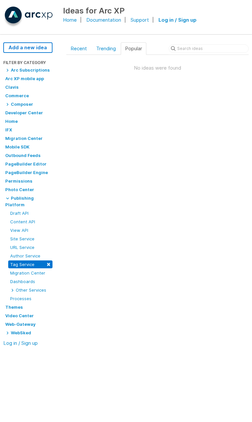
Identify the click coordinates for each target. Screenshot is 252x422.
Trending (106, 48)
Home (70, 20)
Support (140, 20)
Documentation (103, 20)
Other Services (30, 290)
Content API (22, 221)
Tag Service (30, 263)
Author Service (25, 255)
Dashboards (22, 281)
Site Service (22, 238)
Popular (133, 48)
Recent (79, 48)
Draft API (19, 213)
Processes (21, 298)
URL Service (22, 247)
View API (19, 230)
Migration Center (27, 273)
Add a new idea (28, 47)
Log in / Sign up (177, 20)
